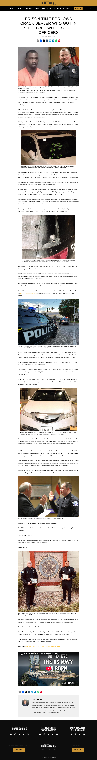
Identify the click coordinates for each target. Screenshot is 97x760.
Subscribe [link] (78, 8)
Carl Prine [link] (53, 36)
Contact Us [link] (77, 749)
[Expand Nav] (38, 8)
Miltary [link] (28, 8)
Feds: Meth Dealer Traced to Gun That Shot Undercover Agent (42, 646)
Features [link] (19, 8)
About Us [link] (42, 749)
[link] (48, 3)
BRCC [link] (68, 8)
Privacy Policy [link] (49, 749)
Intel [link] (36, 8)
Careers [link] (55, 749)
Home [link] (11, 8)
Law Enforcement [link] (54, 15)
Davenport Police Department (28, 293)
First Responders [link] (47, 8)
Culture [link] (59, 8)
